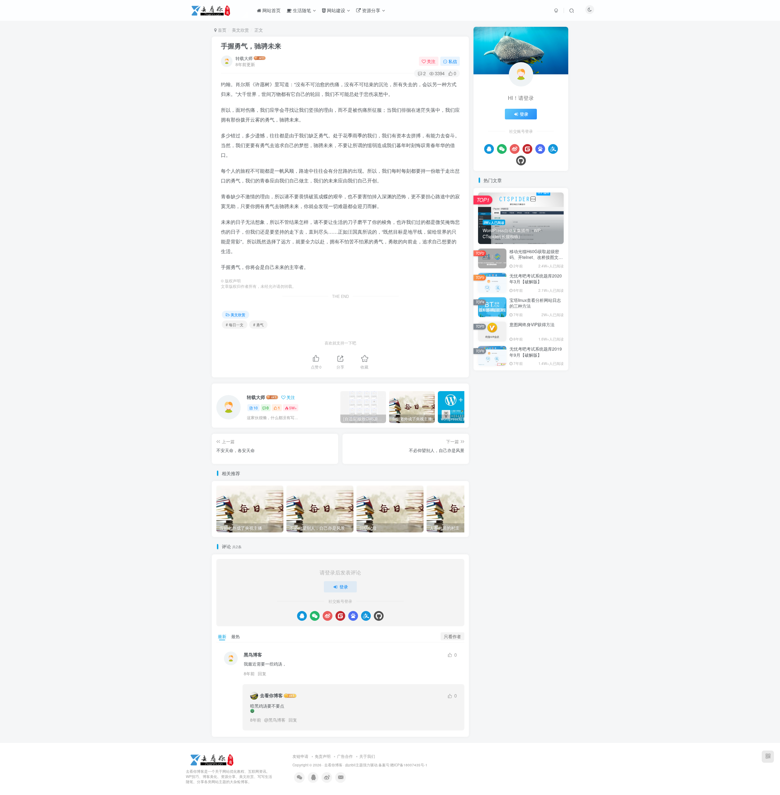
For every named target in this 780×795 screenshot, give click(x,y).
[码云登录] (340, 616)
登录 (343, 587)
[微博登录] (327, 616)
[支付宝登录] (366, 616)
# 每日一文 (234, 324)
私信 (452, 61)
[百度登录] (353, 616)
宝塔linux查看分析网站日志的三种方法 (535, 303)
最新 (222, 636)
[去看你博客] (212, 759)
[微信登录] (315, 616)
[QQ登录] (302, 616)
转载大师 (244, 58)
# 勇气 (258, 324)
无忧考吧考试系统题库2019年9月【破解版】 (535, 352)
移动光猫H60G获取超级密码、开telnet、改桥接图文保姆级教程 (536, 257)
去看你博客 (271, 695)
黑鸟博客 (276, 720)
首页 (221, 30)
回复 (262, 673)
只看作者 (452, 636)
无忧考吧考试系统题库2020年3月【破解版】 (535, 279)
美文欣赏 (240, 30)
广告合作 (345, 756)
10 (256, 407)
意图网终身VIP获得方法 (532, 324)
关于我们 (367, 756)
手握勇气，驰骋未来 (251, 46)
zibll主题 (356, 764)
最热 (235, 636)
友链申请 (300, 756)
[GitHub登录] (379, 616)
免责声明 (323, 756)
